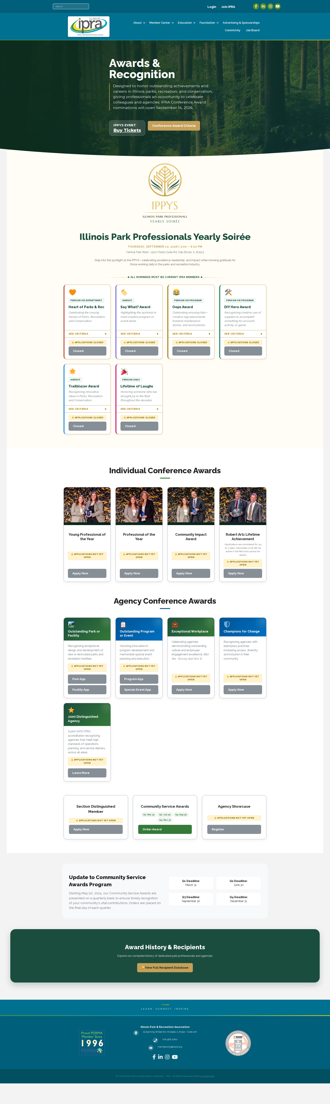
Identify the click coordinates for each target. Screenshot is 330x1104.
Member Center (159, 22)
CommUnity (232, 30)
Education (185, 22)
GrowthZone (207, 1076)
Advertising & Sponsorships (241, 22)
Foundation (207, 22)
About (137, 22)
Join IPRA (228, 7)
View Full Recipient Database (166, 967)
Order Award (152, 829)
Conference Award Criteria (174, 125)
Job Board (253, 30)
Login (211, 7)
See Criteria (87, 334)
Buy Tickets (127, 130)
